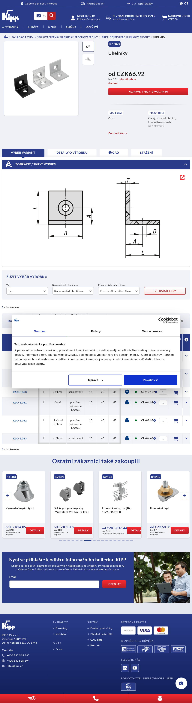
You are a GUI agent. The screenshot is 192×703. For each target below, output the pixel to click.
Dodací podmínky (101, 628)
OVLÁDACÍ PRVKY (22, 37)
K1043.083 (20, 438)
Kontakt (95, 645)
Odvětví (92, 26)
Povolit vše (150, 380)
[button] (60, 540)
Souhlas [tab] (40, 330)
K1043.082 (20, 420)
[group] (23, 504)
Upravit (93, 380)
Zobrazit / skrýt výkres (35, 164)
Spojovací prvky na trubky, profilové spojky (67, 37)
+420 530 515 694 (17, 660)
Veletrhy (61, 634)
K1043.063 (20, 392)
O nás (52, 26)
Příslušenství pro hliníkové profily (125, 37)
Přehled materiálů (101, 634)
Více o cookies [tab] (152, 330)
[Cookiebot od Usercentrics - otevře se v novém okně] (161, 320)
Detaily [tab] (96, 330)
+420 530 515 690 (17, 655)
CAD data (96, 639)
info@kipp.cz (14, 665)
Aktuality (61, 628)
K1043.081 (20, 402)
